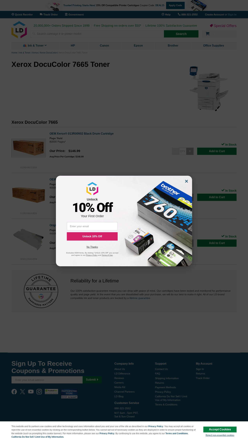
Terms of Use (107, 255)
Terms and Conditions (176, 433)
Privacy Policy (155, 426)
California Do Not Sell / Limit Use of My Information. (37, 437)
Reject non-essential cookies (220, 435)
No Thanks (92, 247)
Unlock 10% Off (92, 236)
